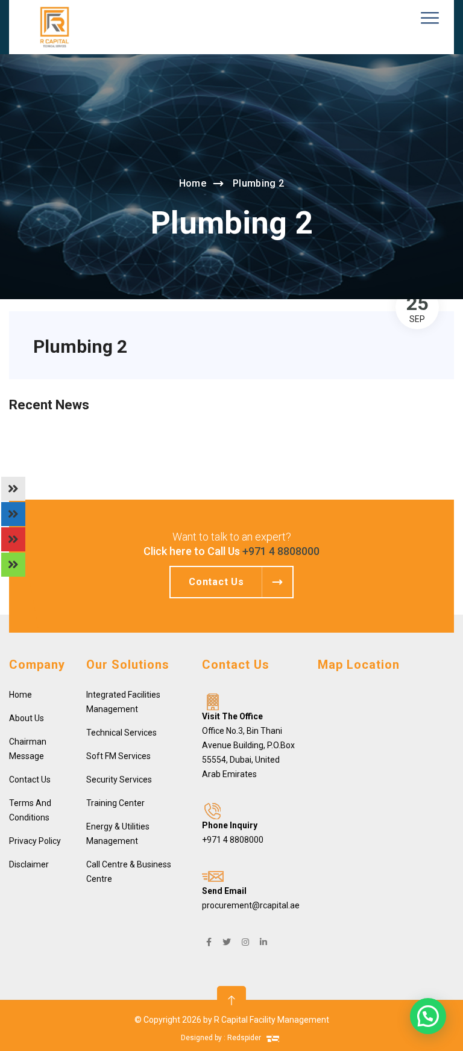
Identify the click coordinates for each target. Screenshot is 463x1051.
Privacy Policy (35, 841)
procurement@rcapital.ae (251, 905)
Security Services (119, 779)
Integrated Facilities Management (123, 702)
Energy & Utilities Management (118, 834)
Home (192, 183)
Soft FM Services (118, 756)
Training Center (115, 803)
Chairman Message (27, 749)
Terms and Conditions (30, 810)
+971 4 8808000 (281, 551)
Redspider (245, 1038)
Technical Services (121, 732)
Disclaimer (29, 864)
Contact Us (30, 779)
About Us (26, 718)
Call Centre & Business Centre (128, 872)
